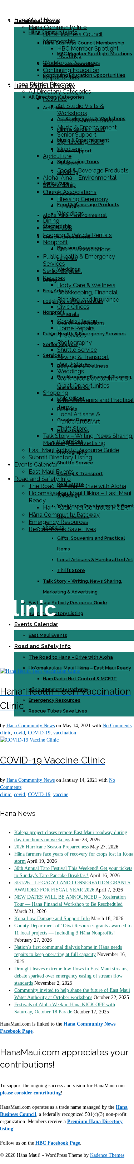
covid (19, 732)
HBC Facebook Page (57, 1143)
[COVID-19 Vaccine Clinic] (29, 740)
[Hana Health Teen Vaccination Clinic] (40, 671)
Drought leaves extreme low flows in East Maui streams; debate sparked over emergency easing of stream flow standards (71, 976)
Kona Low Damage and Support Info (52, 918)
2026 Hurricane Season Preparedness (51, 847)
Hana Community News (30, 725)
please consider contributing (30, 1093)
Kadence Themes (107, 1155)
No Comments (117, 725)
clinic (5, 732)
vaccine (60, 794)
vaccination (64, 732)
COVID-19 (39, 732)
